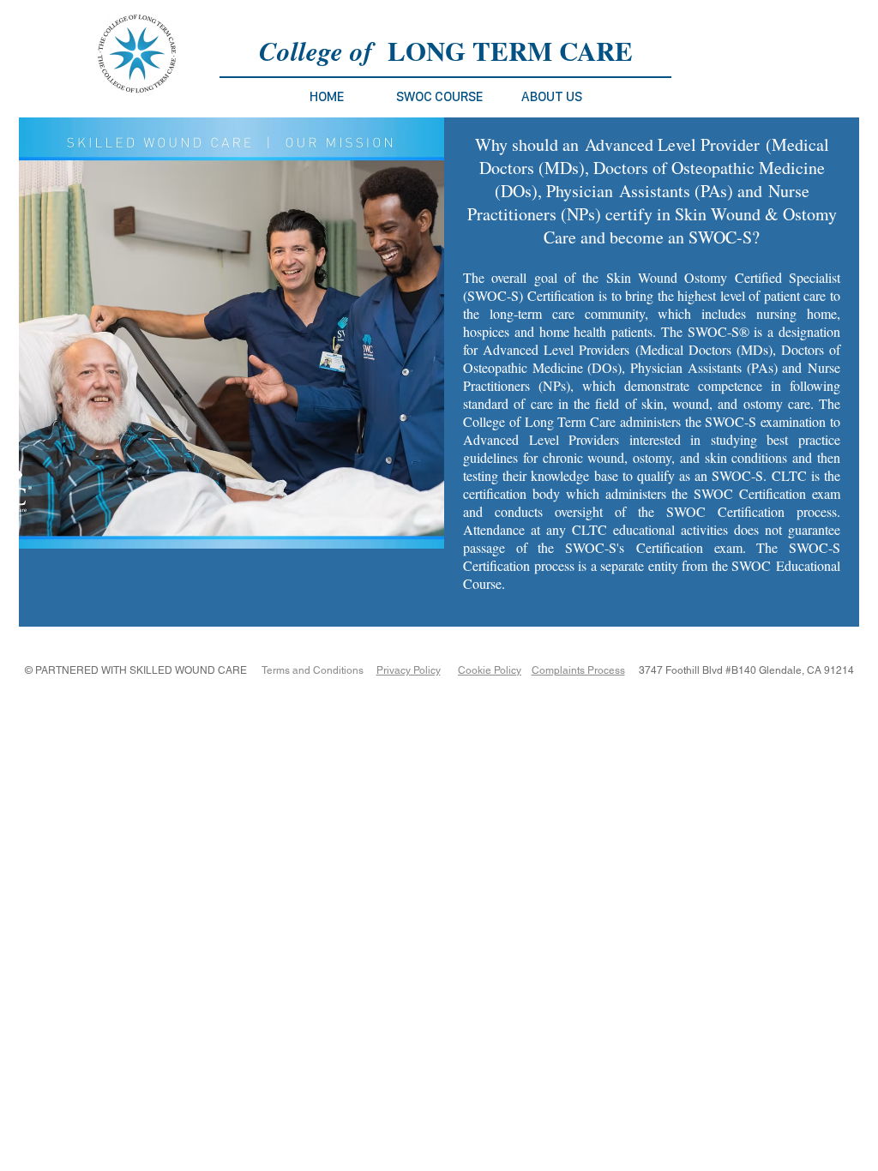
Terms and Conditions (313, 670)
